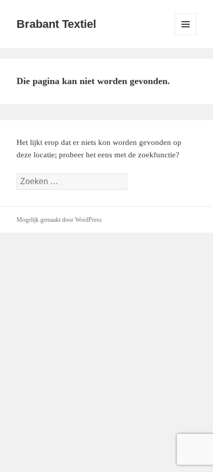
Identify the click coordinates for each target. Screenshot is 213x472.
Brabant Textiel (56, 24)
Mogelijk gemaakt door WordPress (59, 219)
